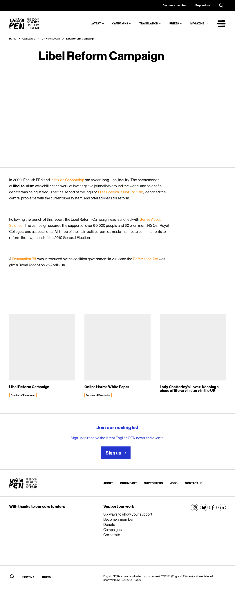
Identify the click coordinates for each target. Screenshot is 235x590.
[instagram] (194, 507)
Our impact (128, 483)
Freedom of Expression (23, 395)
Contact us (193, 483)
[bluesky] (203, 507)
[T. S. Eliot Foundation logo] (48, 532)
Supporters (153, 483)
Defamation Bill (24, 259)
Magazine (197, 23)
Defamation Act (145, 259)
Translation (148, 23)
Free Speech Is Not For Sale (120, 192)
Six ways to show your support (127, 514)
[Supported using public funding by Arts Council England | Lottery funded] (48, 519)
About (108, 483)
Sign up (113, 453)
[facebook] (213, 507)
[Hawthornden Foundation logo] (51, 546)
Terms (46, 576)
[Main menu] (221, 23)
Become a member (118, 519)
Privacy (28, 576)
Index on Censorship (67, 180)
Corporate (111, 534)
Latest (96, 23)
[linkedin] (222, 507)
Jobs (174, 483)
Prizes (174, 23)
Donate (109, 524)
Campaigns (120, 23)
